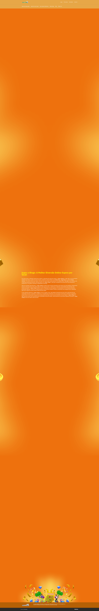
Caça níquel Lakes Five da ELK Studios (51, 522)
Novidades (71, 2)
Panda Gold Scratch (29, 135)
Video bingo (52, 6)
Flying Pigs (27, 170)
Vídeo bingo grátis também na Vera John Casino (53, 478)
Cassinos (75, 2)
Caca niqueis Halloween (44, 6)
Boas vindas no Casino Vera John (31, 425)
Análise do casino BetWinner (69, 379)
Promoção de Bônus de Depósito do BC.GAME (34, 365)
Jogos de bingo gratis (26, 6)
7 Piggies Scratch (29, 153)
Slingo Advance (28, 222)
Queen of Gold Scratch (30, 118)
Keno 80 (27, 240)
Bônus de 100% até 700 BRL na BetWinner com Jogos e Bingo (38, 385)
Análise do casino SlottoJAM (68, 356)
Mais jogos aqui (49, 264)
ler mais (65, 336)
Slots (56, 6)
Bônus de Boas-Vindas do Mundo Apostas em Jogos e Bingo (37, 405)
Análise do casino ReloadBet (68, 332)
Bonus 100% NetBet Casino (48, 544)
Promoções (66, 2)
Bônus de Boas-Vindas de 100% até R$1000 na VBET (39, 314)
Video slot (60, 6)
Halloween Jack (28, 101)
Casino (68, 334)
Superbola (27, 257)
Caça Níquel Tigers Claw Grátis (49, 500)
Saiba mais (25, 30)
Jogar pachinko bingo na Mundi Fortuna (51, 589)
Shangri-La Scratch (29, 205)
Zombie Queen (28, 66)
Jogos (61, 2)
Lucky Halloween (28, 83)
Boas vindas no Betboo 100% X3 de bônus (33, 444)
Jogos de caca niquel (35, 6)
